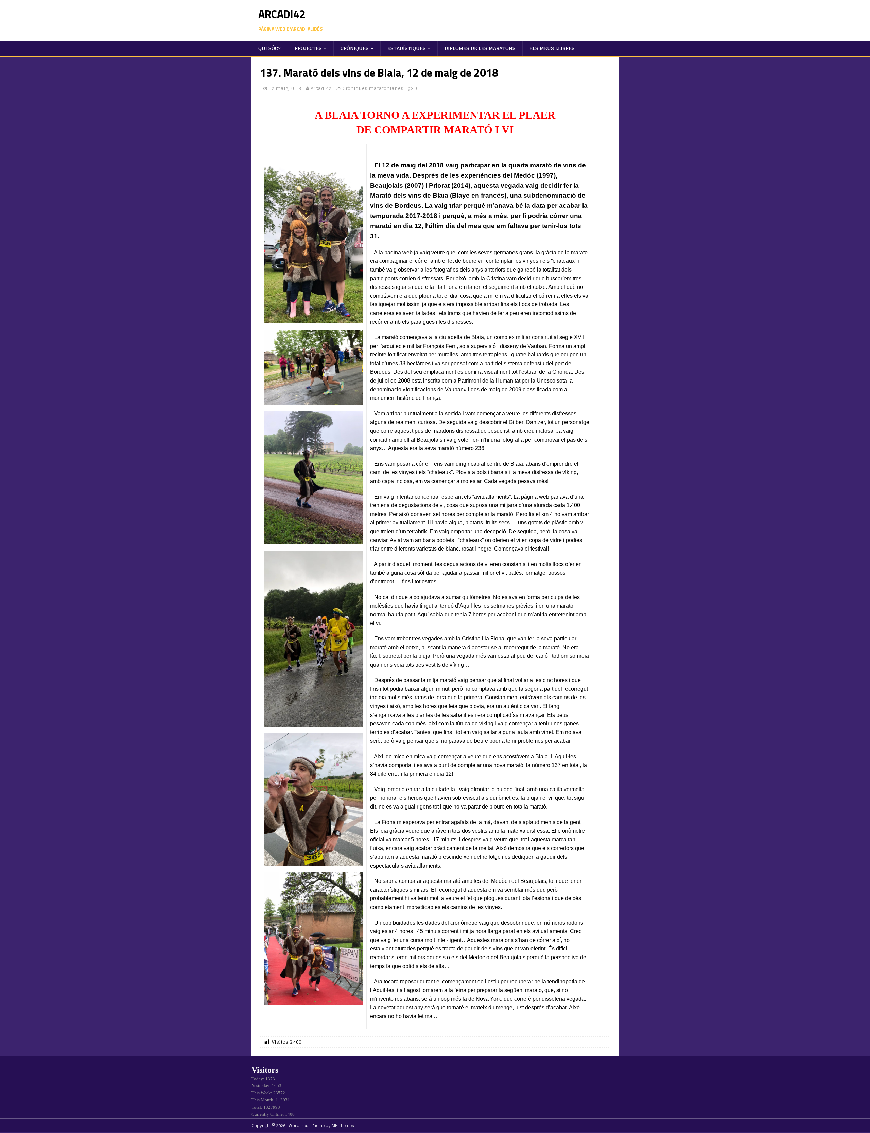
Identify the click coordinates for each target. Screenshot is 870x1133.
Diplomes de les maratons (480, 48)
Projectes (308, 48)
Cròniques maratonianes (373, 88)
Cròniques (355, 48)
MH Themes (343, 1125)
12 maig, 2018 (285, 88)
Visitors (264, 1069)
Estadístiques (406, 48)
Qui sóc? (269, 48)
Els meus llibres (552, 48)
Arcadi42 (321, 88)
